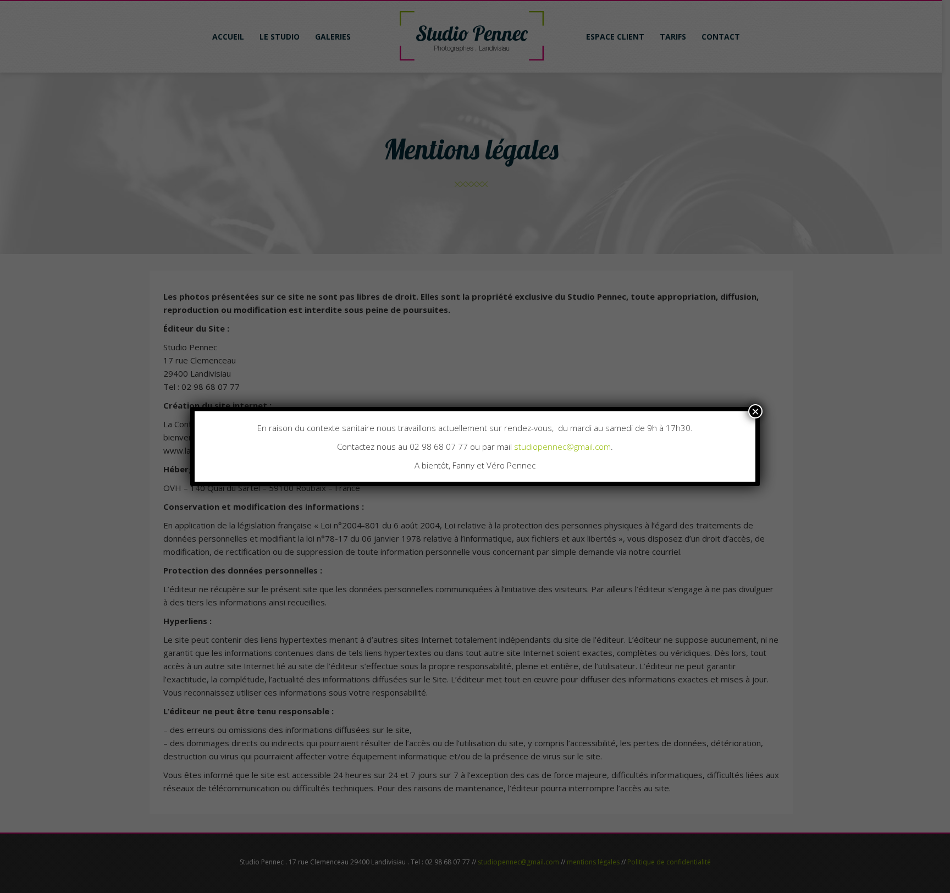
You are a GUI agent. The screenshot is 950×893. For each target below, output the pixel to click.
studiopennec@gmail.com (562, 446)
